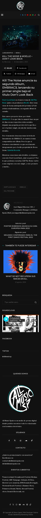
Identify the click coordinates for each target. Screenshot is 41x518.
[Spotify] (32, 15)
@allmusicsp (7, 356)
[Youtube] (27, 15)
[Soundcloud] (30, 15)
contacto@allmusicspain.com (13, 461)
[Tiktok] (35, 15)
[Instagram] (25, 15)
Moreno (7, 62)
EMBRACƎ (23, 187)
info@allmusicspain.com (11, 464)
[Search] (39, 15)
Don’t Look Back (10, 187)
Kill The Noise (9, 191)
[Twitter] (22, 15)
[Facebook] (20, 15)
